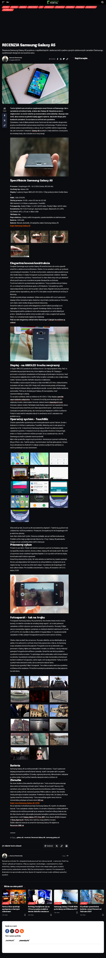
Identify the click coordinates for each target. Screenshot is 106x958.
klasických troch (56, 402)
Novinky (6, 7)
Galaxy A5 (35, 131)
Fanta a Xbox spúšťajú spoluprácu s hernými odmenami (11, 909)
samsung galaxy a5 (53, 837)
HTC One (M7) (39, 817)
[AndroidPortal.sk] (53, 2)
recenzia (27, 837)
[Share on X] (60, 59)
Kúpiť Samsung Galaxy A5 (20, 226)
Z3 (58, 817)
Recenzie (14, 7)
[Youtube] (17, 931)
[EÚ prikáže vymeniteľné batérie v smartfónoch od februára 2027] (92, 897)
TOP (41, 7)
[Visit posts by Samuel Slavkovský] (5, 59)
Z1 (56, 817)
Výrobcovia (49, 7)
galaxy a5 (20, 837)
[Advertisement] (53, 27)
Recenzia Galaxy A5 (38, 837)
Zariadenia (70, 7)
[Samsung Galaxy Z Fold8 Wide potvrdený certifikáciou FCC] (66, 897)
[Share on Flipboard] (64, 59)
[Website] (67, 856)
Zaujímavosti (90, 7)
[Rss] (22, 931)
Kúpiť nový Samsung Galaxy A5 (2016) (25, 803)
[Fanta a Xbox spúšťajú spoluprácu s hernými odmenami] (14, 897)
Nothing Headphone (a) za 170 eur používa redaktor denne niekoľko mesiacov (38, 909)
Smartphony (33, 7)
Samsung (23, 7)
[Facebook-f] (7, 931)
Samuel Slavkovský (15, 57)
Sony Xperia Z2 (18, 820)
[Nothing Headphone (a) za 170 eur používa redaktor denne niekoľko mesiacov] (40, 897)
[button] (4, 2)
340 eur (40, 800)
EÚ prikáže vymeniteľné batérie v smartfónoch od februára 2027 (90, 909)
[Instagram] (12, 931)
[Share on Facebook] (57, 59)
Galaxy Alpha (28, 817)
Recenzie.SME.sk (17, 825)
